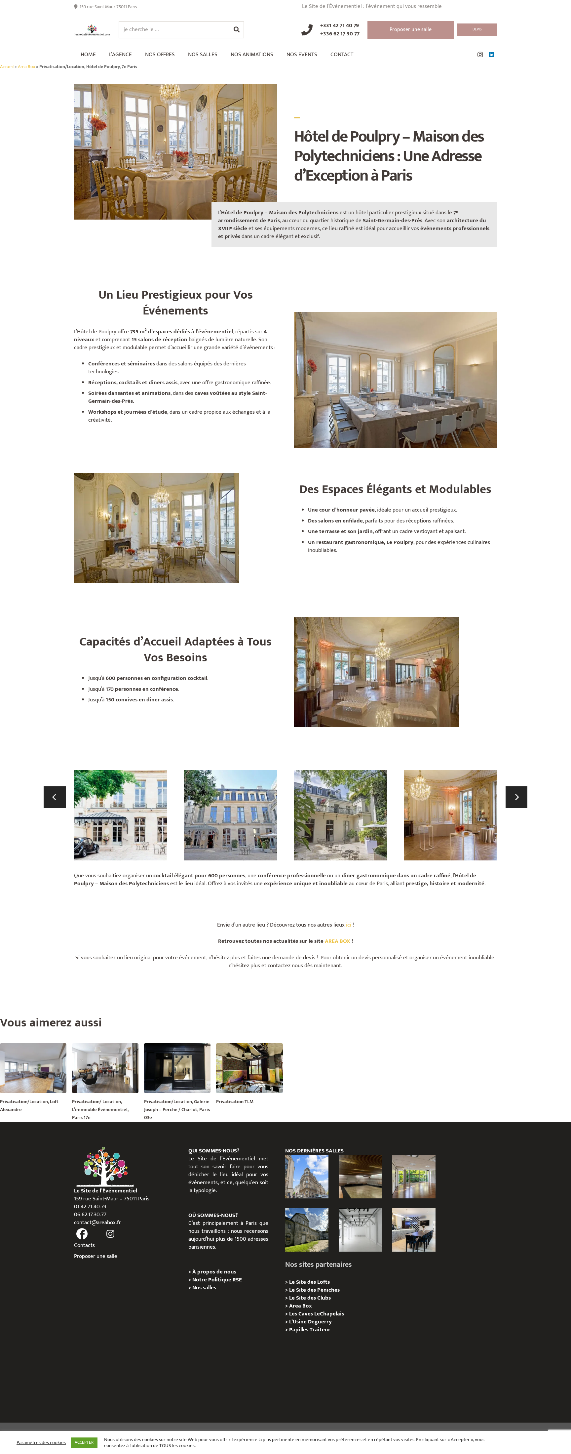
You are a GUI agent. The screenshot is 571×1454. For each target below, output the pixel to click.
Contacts (84, 1245)
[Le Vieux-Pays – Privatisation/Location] (306, 1230)
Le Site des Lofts (309, 1282)
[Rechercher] (237, 30)
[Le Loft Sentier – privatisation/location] (413, 1230)
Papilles (299, 1329)
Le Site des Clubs (310, 1298)
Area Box (26, 67)
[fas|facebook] (82, 1234)
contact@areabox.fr (97, 1222)
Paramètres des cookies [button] (41, 1443)
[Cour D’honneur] (120, 816)
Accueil (7, 67)
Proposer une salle (95, 1256)
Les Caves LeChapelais (316, 1313)
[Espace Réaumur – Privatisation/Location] (306, 1176)
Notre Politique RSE (217, 1279)
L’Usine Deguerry (310, 1321)
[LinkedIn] (491, 54)
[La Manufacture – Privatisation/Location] (413, 1176)
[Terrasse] (340, 816)
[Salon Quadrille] (450, 816)
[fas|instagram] (111, 1234)
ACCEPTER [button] (84, 1442)
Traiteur (320, 1329)
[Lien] (92, 30)
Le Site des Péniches (314, 1290)
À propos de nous (214, 1271)
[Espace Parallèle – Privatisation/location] (360, 1230)
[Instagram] (480, 54)
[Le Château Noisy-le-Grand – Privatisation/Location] (360, 1176)
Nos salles (204, 1287)
